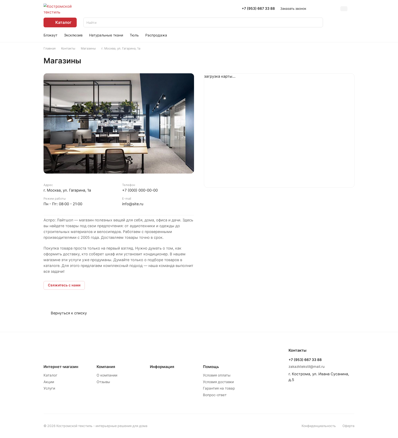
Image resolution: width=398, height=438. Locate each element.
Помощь (211, 366)
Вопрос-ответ (215, 395)
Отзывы (103, 382)
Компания (106, 366)
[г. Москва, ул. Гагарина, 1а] (119, 123)
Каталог (50, 375)
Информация (162, 366)
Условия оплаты (217, 375)
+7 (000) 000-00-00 (140, 190)
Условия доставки (218, 382)
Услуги (49, 388)
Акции (49, 382)
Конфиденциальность (319, 426)
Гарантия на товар (219, 388)
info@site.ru (132, 204)
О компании (107, 375)
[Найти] (318, 22)
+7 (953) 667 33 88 (258, 9)
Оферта (348, 426)
